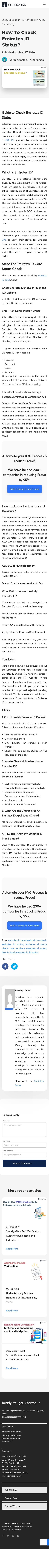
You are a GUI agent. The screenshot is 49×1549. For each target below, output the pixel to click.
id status (33, 952)
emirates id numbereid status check (27, 940)
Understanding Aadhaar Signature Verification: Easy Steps (21, 1297)
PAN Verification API (11, 1475)
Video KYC (7, 1441)
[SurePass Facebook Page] (3, 1536)
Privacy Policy (26, 1523)
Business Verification (12, 1431)
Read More (12, 1248)
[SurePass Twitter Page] (8, 1536)
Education (14, 19)
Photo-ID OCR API (10, 1469)
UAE (4, 239)
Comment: (6, 1121)
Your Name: (6, 1141)
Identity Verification (11, 1435)
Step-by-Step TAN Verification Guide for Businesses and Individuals (23, 1236)
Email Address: (8, 1151)
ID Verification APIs (33, 19)
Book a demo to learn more (24, 488)
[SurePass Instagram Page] (13, 1536)
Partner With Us (12, 1506)
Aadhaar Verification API (14, 1456)
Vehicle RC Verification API (15, 1472)
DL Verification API (11, 1463)
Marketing (8, 24)
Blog (4, 19)
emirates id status (12, 944)
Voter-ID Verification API (13, 1460)
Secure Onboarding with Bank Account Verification (23, 1357)
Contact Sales (11, 1498)
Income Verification (11, 1438)
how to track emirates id (15, 952)
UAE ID (9, 140)
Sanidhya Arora (19, 59)
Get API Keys (11, 1490)
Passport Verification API (14, 1466)
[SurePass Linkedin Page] (18, 1536)
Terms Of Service (11, 1523)
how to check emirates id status (28, 948)
